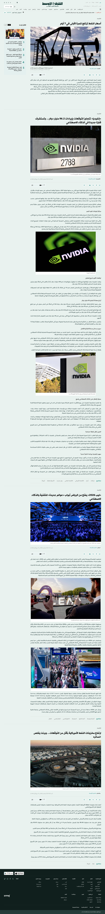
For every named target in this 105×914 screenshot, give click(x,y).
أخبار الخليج (82, 719)
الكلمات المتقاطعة (64, 897)
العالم (75, 9)
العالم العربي (57, 719)
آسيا (91, 886)
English (97, 2)
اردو (89, 2)
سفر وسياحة (38, 884)
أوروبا (91, 884)
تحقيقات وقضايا (89, 899)
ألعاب (21, 9)
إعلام (66, 888)
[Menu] (100, 9)
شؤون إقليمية (98, 890)
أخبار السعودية (90, 719)
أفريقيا (91, 888)
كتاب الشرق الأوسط (80, 886)
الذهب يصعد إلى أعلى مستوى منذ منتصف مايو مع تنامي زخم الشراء (14, 62)
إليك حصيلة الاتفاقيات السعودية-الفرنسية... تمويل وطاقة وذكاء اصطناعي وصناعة (14, 69)
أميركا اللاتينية (90, 890)
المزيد (17, 9)
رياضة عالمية (99, 902)
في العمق (34, 9)
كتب (66, 882)
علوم (57, 884)
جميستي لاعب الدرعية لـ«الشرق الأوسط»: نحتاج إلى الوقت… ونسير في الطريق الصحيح (75, 12)
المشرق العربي (97, 888)
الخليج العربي (66, 719)
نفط (93, 864)
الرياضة (38, 9)
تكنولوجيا (50, 9)
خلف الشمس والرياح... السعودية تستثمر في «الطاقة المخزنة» (14, 49)
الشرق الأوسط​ (80, 9)
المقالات (83, 882)
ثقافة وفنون (62, 9)
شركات (92, 481)
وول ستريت (59, 481)
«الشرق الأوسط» (93, 68)
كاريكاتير (82, 884)
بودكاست (25, 9)
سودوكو (65, 899)
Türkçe (93, 2)
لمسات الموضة (39, 886)
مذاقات (39, 882)
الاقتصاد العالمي (69, 481)
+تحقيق (91, 902)
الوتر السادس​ (64, 884)
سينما (66, 886)
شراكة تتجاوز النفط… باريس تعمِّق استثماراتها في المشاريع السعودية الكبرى (14, 56)
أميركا (43, 481)
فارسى (87, 2)
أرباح (87, 481)
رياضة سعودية (98, 897)
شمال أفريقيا (97, 886)
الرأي (71, 9)
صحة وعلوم (56, 9)
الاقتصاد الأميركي (79, 481)
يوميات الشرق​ (44, 9)
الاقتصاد (67, 9)
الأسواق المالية (50, 481)
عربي (100, 2)
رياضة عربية (99, 899)
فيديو (30, 9)
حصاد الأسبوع (90, 897)
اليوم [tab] (9, 24)
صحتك (57, 882)
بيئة (57, 886)
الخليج (99, 884)
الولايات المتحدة (89, 882)
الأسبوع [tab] (6, 24)
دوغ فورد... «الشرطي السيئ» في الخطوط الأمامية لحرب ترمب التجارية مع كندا (14, 43)
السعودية (74, 719)
